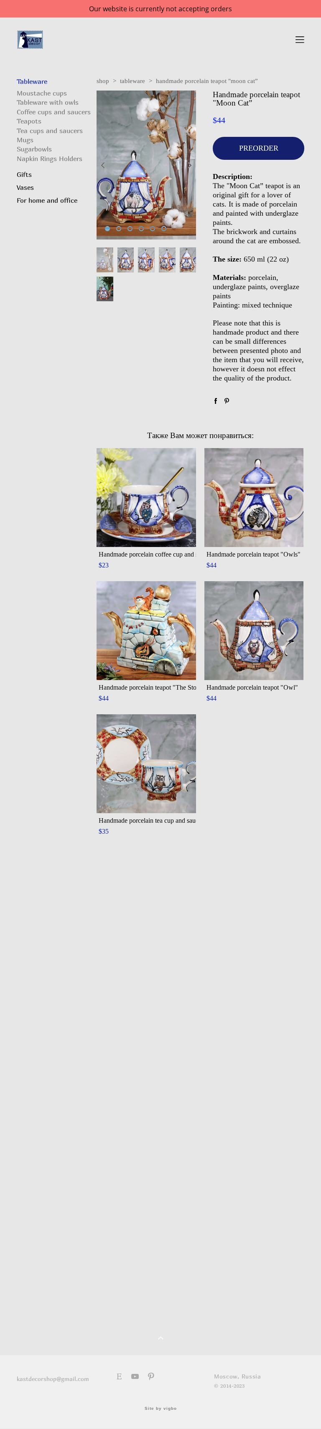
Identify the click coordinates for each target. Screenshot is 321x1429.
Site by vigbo (161, 1408)
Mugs (25, 140)
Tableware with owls (48, 102)
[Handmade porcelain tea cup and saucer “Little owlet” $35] (146, 763)
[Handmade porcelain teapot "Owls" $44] (254, 497)
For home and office (47, 200)
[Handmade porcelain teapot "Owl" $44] (254, 630)
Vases (25, 187)
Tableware (32, 81)
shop (103, 81)
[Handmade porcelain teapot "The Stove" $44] (146, 630)
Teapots (29, 121)
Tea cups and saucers (50, 130)
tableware (132, 81)
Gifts (24, 174)
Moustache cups (42, 93)
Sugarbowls (34, 149)
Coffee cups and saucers (54, 112)
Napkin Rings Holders (49, 158)
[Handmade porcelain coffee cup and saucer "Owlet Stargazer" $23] (146, 497)
